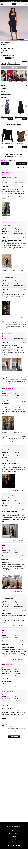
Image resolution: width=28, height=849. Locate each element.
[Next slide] (26, 106)
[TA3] (14, 4)
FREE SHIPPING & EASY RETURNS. (14, 1)
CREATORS (14, 839)
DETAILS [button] (3, 85)
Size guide (24, 61)
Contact (14, 836)
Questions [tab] (12, 160)
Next (26, 82)
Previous (25, 82)
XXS (2, 63)
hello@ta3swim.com (14, 841)
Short (3, 57)
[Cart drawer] (26, 4)
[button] (7, 48)
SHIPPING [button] (3, 91)
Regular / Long (8, 57)
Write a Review (23, 164)
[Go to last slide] (2, 106)
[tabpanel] (4, 76)
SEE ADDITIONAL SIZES (22, 39)
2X (16, 63)
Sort (18, 167)
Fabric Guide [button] (4, 88)
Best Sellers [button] (4, 97)
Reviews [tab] (4, 160)
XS (5, 63)
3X (19, 63)
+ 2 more (19, 369)
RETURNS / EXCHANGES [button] (6, 94)
